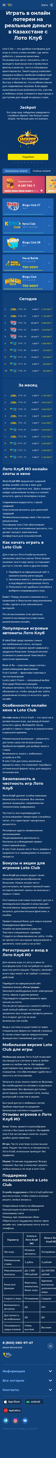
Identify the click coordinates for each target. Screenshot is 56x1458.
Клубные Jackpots (42, 170)
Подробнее (28, 156)
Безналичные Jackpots (16, 170)
